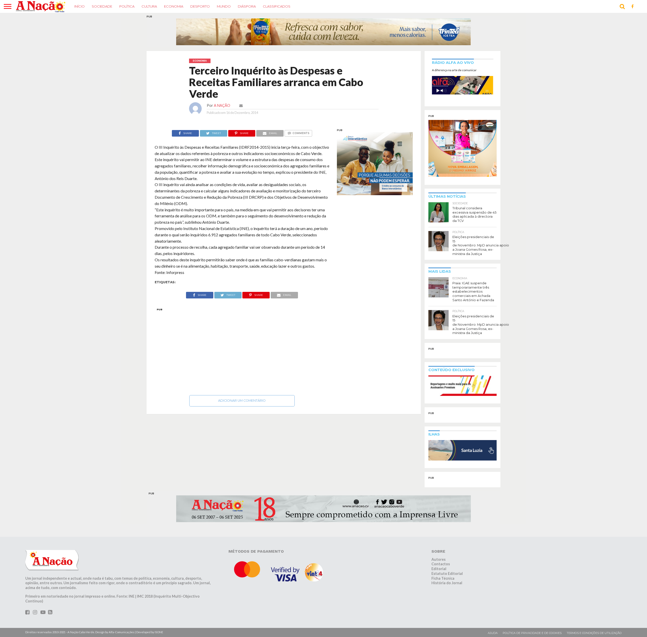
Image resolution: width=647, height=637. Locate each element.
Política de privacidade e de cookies (532, 633)
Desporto (200, 6)
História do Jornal (446, 583)
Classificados (276, 6)
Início (79, 6)
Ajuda (493, 633)
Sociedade (102, 6)
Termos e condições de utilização (594, 633)
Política (126, 6)
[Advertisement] (242, 350)
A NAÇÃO (222, 105)
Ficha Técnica (442, 578)
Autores (438, 559)
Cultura (149, 6)
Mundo (224, 6)
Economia (173, 6)
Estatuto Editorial (447, 573)
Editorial (438, 569)
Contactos (440, 564)
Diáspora (247, 6)
